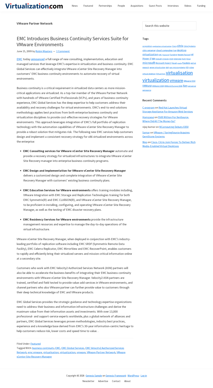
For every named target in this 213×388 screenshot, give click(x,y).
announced (38, 59)
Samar (146, 132)
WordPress (133, 375)
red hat (193, 63)
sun (167, 67)
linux (188, 58)
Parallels (186, 63)
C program (148, 107)
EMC (19, 59)
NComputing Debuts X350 (174, 126)
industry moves (162, 58)
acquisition (147, 46)
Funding (173, 54)
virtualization (68, 352)
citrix (180, 46)
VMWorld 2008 (158, 86)
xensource (146, 90)
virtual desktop (149, 73)
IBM (153, 58)
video (191, 67)
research (145, 67)
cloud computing (164, 50)
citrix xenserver (149, 50)
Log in (144, 375)
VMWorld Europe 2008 (173, 86)
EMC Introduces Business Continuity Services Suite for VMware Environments (72, 41)
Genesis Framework (116, 375)
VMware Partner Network (101, 352)
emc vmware (35, 352)
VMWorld (147, 85)
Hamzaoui (148, 117)
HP (192, 54)
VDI (187, 67)
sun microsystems (177, 67)
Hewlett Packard (184, 55)
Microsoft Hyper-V (164, 63)
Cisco (174, 46)
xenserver (192, 86)
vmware (81, 352)
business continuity (43, 348)
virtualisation (51, 352)
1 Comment (63, 51)
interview (178, 58)
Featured (35, 343)
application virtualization (162, 46)
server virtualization (157, 67)
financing (165, 55)
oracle (179, 63)
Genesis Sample (94, 375)
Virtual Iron (160, 74)
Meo (144, 142)
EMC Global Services (72, 348)
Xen (185, 86)
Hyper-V (146, 58)
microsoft (148, 63)
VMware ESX (189, 80)
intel (171, 59)
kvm (184, 58)
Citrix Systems (190, 46)
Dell (175, 50)
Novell (174, 63)
